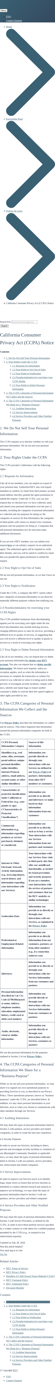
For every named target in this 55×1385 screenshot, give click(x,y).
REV (15, 1370)
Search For (5, 322)
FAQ (8, 16)
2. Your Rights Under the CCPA (21, 362)
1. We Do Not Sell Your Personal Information (28, 358)
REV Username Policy (17, 1280)
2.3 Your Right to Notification (26, 373)
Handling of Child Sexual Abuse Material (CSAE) (30, 1276)
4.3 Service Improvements (24, 412)
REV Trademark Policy (17, 1284)
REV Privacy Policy (16, 1272)
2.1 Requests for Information (26, 366)
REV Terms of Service (17, 1268)
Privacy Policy (11, 723)
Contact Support (14, 20)
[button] (2, 1254)
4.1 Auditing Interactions (24, 408)
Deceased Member (15, 1288)
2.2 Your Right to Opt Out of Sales (29, 369)
